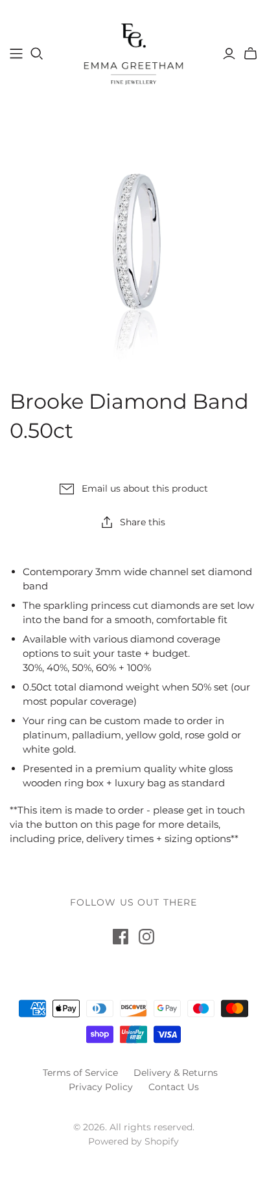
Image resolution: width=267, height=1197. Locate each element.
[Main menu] (16, 53)
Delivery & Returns (176, 1072)
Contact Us (173, 1087)
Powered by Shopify (133, 1141)
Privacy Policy (101, 1087)
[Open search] (36, 53)
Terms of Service (80, 1072)
